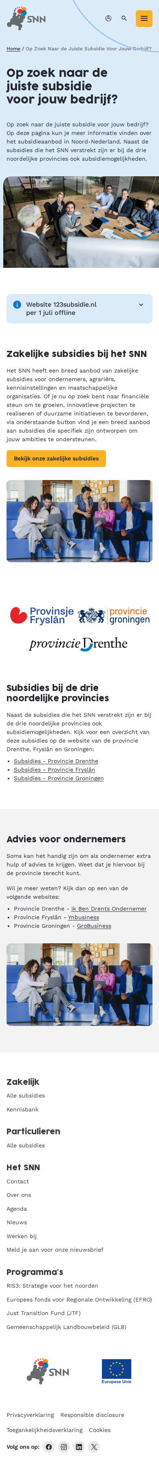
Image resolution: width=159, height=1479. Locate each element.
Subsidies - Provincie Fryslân (54, 769)
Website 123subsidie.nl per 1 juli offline (61, 308)
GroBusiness (94, 925)
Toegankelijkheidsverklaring (44, 1430)
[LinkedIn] (79, 1447)
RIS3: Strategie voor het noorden (52, 1285)
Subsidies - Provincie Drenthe (56, 761)
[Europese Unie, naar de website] (116, 1371)
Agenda (17, 1208)
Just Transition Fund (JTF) (44, 1313)
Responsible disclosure (92, 1415)
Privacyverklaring (30, 1415)
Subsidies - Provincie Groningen (59, 778)
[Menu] (144, 18)
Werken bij (22, 1236)
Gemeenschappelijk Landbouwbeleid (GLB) (66, 1327)
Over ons (19, 1195)
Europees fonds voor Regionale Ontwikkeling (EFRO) (79, 1299)
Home (13, 49)
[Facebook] (49, 1447)
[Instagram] (64, 1447)
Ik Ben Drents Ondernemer (109, 908)
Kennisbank (23, 1109)
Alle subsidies (26, 1095)
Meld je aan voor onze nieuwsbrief (55, 1249)
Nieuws (17, 1222)
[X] (94, 1447)
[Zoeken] (124, 18)
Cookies (99, 1430)
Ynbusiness (83, 917)
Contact (18, 1181)
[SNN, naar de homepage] (26, 18)
